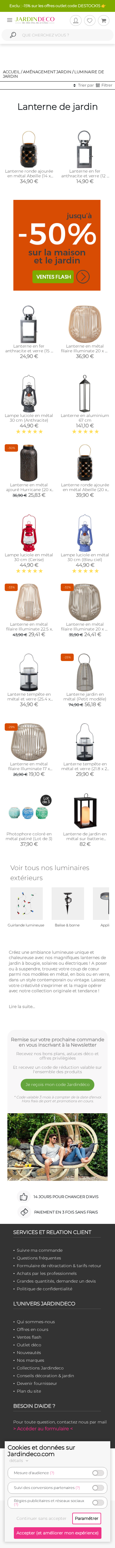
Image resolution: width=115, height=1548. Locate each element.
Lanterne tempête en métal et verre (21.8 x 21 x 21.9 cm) (85, 768)
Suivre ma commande (40, 1250)
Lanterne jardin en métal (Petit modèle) (84, 697)
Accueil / (12, 71)
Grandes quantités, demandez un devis (56, 1281)
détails (16, 1460)
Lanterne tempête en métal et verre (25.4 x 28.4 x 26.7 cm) (29, 699)
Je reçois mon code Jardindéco (58, 1084)
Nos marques (30, 1360)
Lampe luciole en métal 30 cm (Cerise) (29, 557)
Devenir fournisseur (37, 1383)
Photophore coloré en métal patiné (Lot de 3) (29, 836)
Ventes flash (29, 1337)
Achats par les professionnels (47, 1273)
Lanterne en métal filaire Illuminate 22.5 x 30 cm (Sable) (29, 629)
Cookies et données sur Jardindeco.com (41, 1451)
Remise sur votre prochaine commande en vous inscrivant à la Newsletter (57, 1042)
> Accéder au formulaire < (43, 1428)
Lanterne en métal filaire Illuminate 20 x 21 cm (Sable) (85, 350)
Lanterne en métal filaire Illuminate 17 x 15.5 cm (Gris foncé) (29, 768)
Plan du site (29, 1391)
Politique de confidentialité (44, 1288)
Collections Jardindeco (40, 1368)
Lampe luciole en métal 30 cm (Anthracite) (29, 418)
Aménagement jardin (47, 71)
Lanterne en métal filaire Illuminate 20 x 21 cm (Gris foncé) (85, 629)
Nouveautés (29, 1352)
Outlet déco (29, 1345)
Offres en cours (32, 1329)
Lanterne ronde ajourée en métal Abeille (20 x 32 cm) (85, 489)
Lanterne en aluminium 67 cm (85, 418)
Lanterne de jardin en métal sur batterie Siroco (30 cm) (85, 838)
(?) (52, 1473)
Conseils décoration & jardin (45, 1375)
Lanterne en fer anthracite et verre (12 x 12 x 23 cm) (85, 175)
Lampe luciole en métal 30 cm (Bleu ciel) (85, 557)
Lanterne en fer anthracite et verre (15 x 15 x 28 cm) (29, 350)
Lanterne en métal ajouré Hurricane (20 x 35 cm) (29, 489)
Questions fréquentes (39, 1258)
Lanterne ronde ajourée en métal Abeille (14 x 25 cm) (29, 175)
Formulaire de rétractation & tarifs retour (59, 1265)
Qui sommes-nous (36, 1321)
